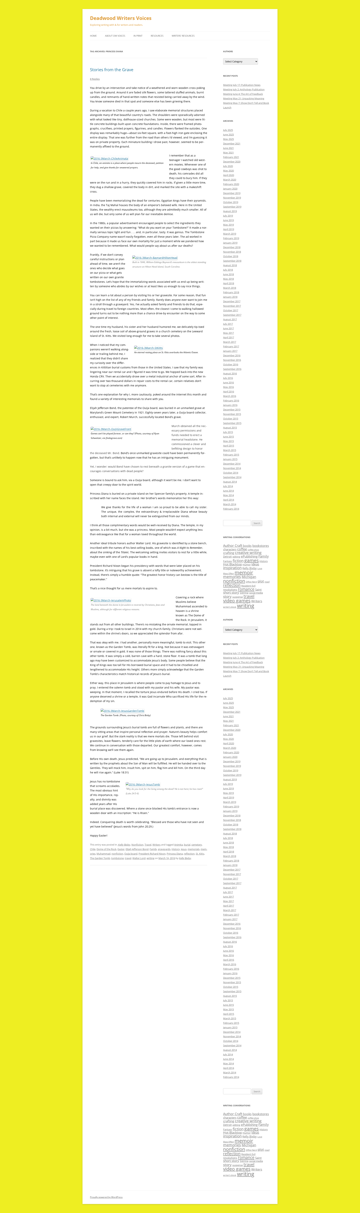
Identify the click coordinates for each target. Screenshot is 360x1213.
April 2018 (228, 283)
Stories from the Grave (111, 69)
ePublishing (249, 556)
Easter (121, 849)
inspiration (232, 567)
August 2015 (230, 427)
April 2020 (228, 175)
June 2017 (228, 328)
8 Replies (95, 79)
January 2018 (230, 297)
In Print (138, 35)
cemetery (196, 844)
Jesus (184, 849)
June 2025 (228, 134)
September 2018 (232, 260)
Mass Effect (228, 573)
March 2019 (229, 233)
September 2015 (232, 423)
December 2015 (231, 409)
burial (187, 844)
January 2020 (230, 188)
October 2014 (230, 472)
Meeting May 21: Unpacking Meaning (243, 98)
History (176, 849)
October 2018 (230, 256)
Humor (247, 564)
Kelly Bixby (185, 858)
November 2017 (232, 306)
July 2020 (228, 166)
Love (259, 568)
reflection (189, 853)
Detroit (227, 556)
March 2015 (229, 450)
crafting (228, 553)
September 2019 (232, 206)
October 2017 (230, 310)
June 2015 (228, 436)
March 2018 (229, 287)
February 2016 (231, 400)
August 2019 (230, 211)
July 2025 (228, 130)
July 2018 (228, 269)
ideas (255, 564)
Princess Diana (175, 853)
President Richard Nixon (152, 853)
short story (231, 592)
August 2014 (230, 481)
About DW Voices (115, 35)
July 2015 (228, 432)
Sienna (244, 592)
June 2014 (228, 490)
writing (150, 858)
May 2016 (228, 387)
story (227, 596)
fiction (238, 560)
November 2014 (232, 468)
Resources (157, 35)
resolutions (230, 589)
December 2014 (231, 463)
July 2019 (228, 215)
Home (93, 35)
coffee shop (253, 549)
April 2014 (228, 499)
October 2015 (230, 418)
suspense (237, 597)
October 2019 (230, 202)
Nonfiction (137, 844)
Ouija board (130, 853)
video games (236, 600)
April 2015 (228, 445)
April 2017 (228, 337)
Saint (258, 589)
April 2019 (228, 229)
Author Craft (232, 545)
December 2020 (231, 161)
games (251, 560)
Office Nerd (251, 581)
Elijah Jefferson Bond (137, 849)
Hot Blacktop (232, 564)
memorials (194, 849)
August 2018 (230, 265)
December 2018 (231, 247)
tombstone (117, 858)
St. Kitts (200, 853)
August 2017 (230, 319)
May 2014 (228, 495)
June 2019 (228, 220)
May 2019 (228, 224)
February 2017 (231, 346)
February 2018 (231, 292)
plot (261, 581)
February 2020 (231, 184)
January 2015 (230, 459)
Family (153, 849)
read (267, 581)
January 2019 (230, 242)
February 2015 (231, 454)
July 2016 (228, 378)
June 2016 (228, 382)
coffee (242, 549)
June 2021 (228, 148)
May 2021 (228, 152)
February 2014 (231, 508)
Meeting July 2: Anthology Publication (244, 89)
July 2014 (228, 486)
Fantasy (227, 561)
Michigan (249, 576)
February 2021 (231, 157)
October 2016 (230, 364)
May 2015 (228, 441)
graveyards (164, 849)
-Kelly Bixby (124, 844)
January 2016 (230, 405)
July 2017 (228, 324)
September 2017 (232, 315)
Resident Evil (248, 585)
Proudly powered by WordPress (106, 1197)
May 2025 (228, 139)
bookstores (260, 545)
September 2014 (232, 477)
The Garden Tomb (100, 858)
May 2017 (228, 333)
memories (232, 576)
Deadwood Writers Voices (121, 18)
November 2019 (232, 197)
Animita (178, 844)
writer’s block (229, 607)
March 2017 (229, 342)
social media (256, 592)
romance (246, 589)
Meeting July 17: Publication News (241, 85)
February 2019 (231, 238)
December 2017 (231, 301)
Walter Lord (139, 858)
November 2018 (232, 251)
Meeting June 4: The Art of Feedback (243, 94)
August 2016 (230, 373)
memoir (244, 572)
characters (229, 549)
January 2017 (230, 351)
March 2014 (229, 504)
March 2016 (229, 396)
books (247, 546)
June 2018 (228, 274)
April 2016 (228, 391)
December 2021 (231, 143)
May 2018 (228, 278)
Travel (148, 844)
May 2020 (228, 170)
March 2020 (229, 179)
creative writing (248, 552)
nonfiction (117, 853)
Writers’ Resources (183, 35)
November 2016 (232, 360)
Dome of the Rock (106, 849)
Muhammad (103, 853)
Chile (92, 849)
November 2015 (232, 414)
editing (236, 556)
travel (128, 858)
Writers (156, 844)
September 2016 (232, 369)
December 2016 (231, 355)
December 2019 (231, 193)
